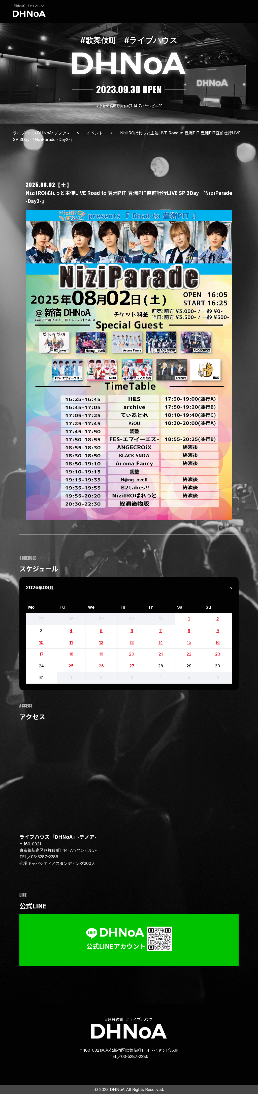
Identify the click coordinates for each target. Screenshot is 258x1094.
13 (132, 642)
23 (217, 654)
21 (160, 654)
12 (101, 642)
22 (188, 654)
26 (101, 665)
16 (217, 642)
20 (131, 654)
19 (101, 654)
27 (131, 665)
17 (41, 654)
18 (71, 654)
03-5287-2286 (44, 856)
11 (71, 642)
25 (71, 665)
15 (189, 642)
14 (160, 642)
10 (41, 642)
